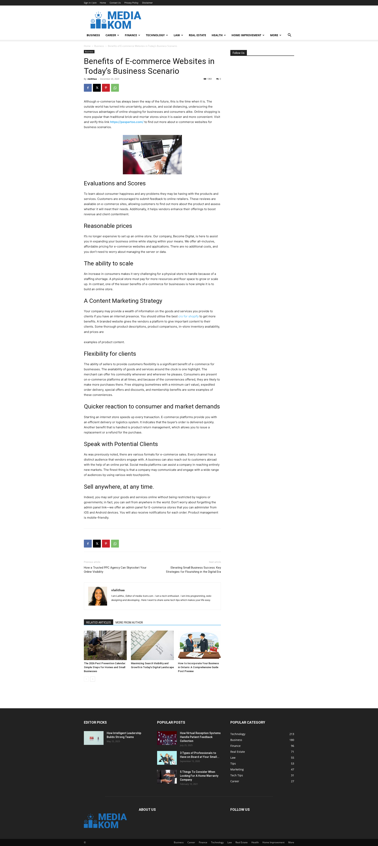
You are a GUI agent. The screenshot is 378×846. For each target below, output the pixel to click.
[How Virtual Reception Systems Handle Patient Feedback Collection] (167, 738)
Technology (155, 35)
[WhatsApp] (115, 88)
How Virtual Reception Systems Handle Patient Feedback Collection (200, 737)
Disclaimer (147, 2)
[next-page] (92, 679)
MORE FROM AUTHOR (129, 622)
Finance (131, 35)
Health (217, 35)
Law (177, 35)
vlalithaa (92, 78)
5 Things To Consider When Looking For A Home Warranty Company (199, 775)
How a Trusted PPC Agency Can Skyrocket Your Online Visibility (115, 570)
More (274, 35)
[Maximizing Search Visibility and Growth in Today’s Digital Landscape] (152, 645)
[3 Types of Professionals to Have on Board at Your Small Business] (167, 758)
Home (103, 2)
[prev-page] (86, 679)
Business (93, 35)
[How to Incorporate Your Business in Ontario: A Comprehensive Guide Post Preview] (199, 645)
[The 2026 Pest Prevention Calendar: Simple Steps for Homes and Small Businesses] (105, 645)
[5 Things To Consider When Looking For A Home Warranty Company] (167, 777)
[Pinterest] (106, 88)
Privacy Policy (131, 2)
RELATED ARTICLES (98, 622)
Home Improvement (246, 35)
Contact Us (115, 2)
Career (111, 35)
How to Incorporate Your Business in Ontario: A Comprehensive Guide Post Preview (198, 667)
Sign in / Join (90, 2)
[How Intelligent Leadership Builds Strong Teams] (94, 738)
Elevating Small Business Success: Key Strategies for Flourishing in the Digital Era (193, 570)
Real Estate (197, 35)
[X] (97, 88)
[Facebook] (88, 88)
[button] (289, 35)
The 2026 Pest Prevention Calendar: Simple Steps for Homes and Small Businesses (105, 667)
